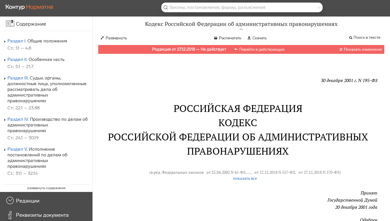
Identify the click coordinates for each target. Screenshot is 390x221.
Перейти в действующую (262, 49)
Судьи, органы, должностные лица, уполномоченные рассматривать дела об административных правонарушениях (47, 89)
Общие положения (37, 41)
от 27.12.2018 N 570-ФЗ (319, 172)
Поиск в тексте (366, 37)
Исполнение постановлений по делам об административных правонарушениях (37, 157)
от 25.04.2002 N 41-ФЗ (226, 172)
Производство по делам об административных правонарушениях (47, 124)
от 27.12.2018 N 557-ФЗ (274, 172)
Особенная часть (36, 59)
